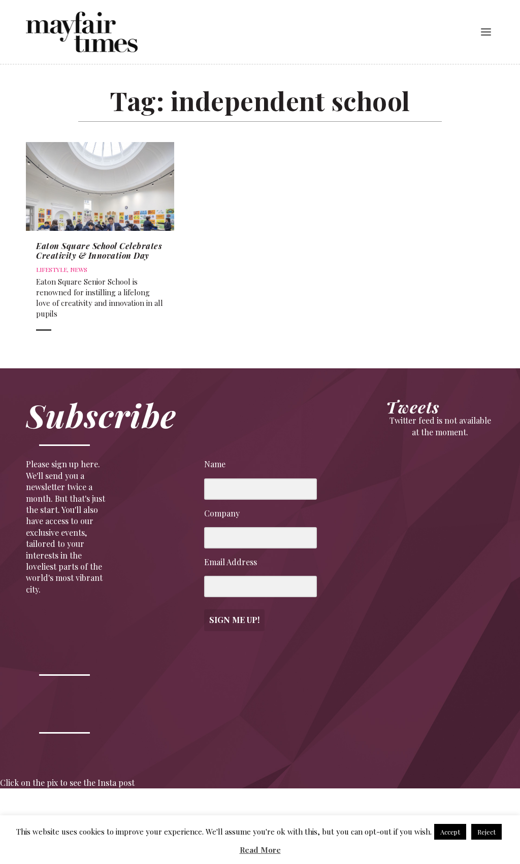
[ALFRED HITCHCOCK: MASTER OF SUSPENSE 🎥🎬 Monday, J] (31, 812)
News (78, 269)
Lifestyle (51, 269)
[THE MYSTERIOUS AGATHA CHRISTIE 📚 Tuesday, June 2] (292, 812)
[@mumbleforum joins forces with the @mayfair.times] (227, 812)
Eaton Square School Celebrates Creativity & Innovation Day (99, 250)
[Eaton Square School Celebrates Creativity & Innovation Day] (100, 186)
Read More (260, 850)
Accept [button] (450, 831)
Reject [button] (486, 831)
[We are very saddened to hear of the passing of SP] (97, 812)
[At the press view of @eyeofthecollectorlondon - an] (162, 812)
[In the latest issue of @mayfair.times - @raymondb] (423, 812)
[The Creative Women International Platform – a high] (358, 812)
